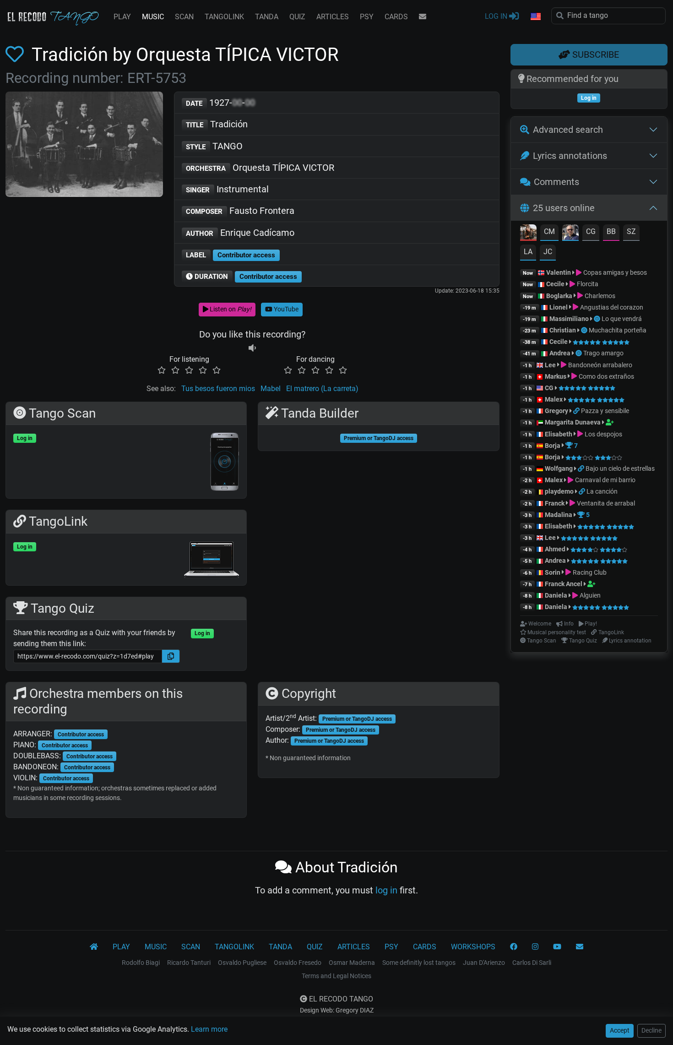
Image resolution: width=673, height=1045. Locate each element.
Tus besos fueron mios (218, 388)
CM (549, 231)
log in (386, 890)
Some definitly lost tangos (419, 962)
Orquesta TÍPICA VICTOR (260, 167)
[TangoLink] (577, 410)
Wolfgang (559, 468)
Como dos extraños (605, 376)
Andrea (559, 353)
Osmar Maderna (352, 962)
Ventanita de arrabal (605, 503)
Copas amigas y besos (614, 272)
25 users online (564, 207)
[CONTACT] (422, 17)
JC (547, 251)
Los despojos (602, 434)
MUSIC (153, 16)
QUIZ (297, 16)
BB (611, 231)
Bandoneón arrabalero (599, 365)
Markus (555, 376)
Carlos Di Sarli (531, 962)
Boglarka (559, 295)
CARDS (396, 16)
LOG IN (497, 16)
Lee (550, 365)
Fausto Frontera (240, 210)
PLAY (122, 16)
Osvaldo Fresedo (297, 962)
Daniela (557, 595)
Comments (556, 181)
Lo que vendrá (622, 318)
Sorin (552, 572)
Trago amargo (603, 353)
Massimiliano (569, 318)
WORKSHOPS (473, 946)
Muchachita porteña (617, 330)
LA (528, 251)
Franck (554, 503)
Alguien (589, 595)
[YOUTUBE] (557, 947)
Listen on (229, 309)
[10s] (252, 348)
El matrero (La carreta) (322, 388)
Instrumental (227, 189)
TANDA (266, 16)
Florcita (586, 284)
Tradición (217, 124)
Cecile (555, 284)
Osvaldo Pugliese (242, 962)
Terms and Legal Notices (336, 976)
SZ (631, 231)
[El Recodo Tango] (93, 947)
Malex (554, 399)
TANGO (214, 146)
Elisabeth (558, 434)
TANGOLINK (224, 16)
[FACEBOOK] (514, 947)
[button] (535, 17)
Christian (562, 330)
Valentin (558, 272)
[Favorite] (16, 54)
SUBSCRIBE (594, 54)
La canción (602, 491)
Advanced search (568, 129)
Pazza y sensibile (605, 410)
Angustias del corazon (611, 307)
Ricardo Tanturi (189, 962)
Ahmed (555, 549)
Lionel (559, 307)
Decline (651, 1030)
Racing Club (588, 572)
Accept (620, 1030)
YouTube (285, 309)
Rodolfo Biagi (141, 962)
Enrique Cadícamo (240, 232)
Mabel (271, 388)
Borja (552, 445)
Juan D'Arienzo (484, 962)
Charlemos (599, 295)
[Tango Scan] (598, 318)
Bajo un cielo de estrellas (620, 468)
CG (591, 231)
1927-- (220, 102)
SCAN (184, 16)
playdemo (559, 491)
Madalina (558, 514)
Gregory (556, 410)
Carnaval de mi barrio (604, 480)
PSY (367, 16)
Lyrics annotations (570, 155)
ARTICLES (332, 16)
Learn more (209, 1029)
